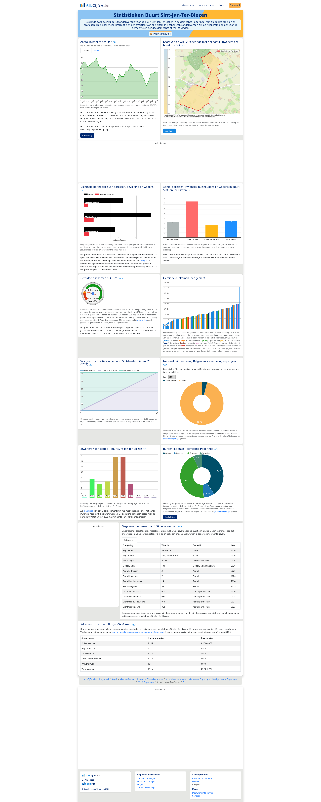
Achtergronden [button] (206, 5)
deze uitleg (142, 320)
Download (235, 5)
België (144, 260)
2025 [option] (171, 377)
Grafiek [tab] (86, 50)
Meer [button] (221, 5)
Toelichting (87, 135)
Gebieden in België (146, 778)
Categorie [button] (128, 540)
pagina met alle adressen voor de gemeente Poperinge (138, 632)
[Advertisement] (160, 164)
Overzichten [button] (188, 5)
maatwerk (88, 510)
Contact (196, 795)
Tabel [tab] (96, 50)
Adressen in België (145, 781)
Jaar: (165, 377)
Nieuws (195, 781)
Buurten (169, 131)
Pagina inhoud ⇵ (162, 33)
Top (184, 682)
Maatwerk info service (202, 792)
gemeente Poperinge (171, 438)
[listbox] (172, 377)
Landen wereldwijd (146, 787)
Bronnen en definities (202, 778)
